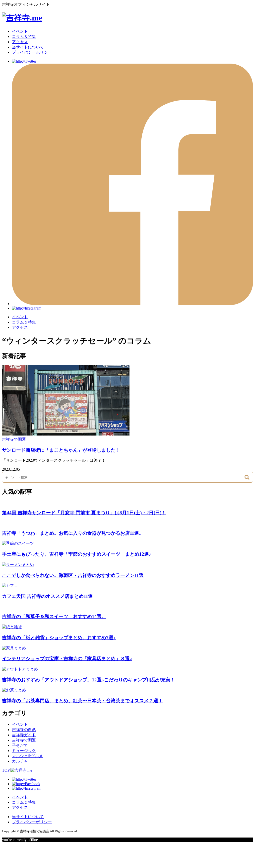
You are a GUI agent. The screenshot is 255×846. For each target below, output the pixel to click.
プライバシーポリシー (32, 52)
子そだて (20, 745)
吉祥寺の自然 (24, 730)
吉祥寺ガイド (24, 735)
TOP (5, 770)
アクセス (20, 42)
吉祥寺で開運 (14, 439)
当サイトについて (28, 47)
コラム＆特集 (24, 36)
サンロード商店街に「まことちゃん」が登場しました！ (61, 450)
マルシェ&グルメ (27, 756)
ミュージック (24, 750)
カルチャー (22, 761)
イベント (20, 31)
